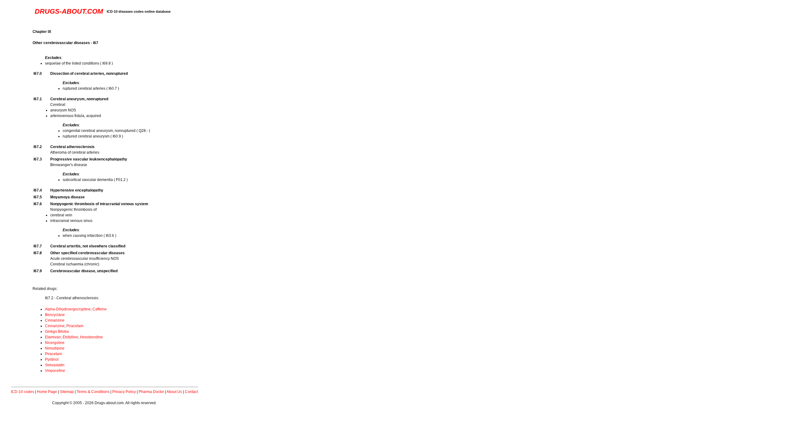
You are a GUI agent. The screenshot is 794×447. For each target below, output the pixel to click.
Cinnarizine (55, 320)
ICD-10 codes (22, 392)
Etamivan (53, 337)
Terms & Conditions (93, 392)
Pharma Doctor (151, 392)
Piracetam (74, 326)
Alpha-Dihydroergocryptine (68, 309)
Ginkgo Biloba (57, 331)
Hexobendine (91, 337)
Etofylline (70, 337)
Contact (191, 392)
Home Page (47, 392)
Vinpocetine (55, 370)
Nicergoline (55, 343)
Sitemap (67, 392)
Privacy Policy (124, 392)
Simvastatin (55, 365)
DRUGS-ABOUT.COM (69, 11)
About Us (174, 392)
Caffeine (99, 309)
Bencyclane (55, 315)
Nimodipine (55, 348)
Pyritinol (52, 359)
